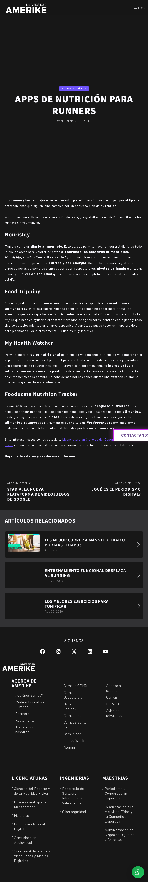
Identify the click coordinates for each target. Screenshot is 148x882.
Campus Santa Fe (75, 724)
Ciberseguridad (74, 811)
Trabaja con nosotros (24, 729)
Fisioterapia (23, 815)
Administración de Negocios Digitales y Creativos (120, 834)
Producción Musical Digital (29, 826)
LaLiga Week (74, 740)
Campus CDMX (75, 685)
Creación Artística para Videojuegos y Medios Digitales (32, 856)
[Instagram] (58, 651)
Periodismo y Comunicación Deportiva (116, 793)
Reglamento (25, 720)
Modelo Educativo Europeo (29, 704)
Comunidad (72, 733)
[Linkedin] (90, 651)
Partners (22, 713)
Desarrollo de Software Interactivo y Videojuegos (73, 795)
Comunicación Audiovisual (25, 840)
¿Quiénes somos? (29, 695)
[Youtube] (105, 651)
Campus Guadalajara (73, 694)
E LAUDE (113, 703)
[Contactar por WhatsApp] (138, 872)
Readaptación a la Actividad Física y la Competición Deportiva (119, 814)
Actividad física (74, 88)
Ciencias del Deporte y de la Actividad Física (32, 791)
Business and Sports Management (30, 804)
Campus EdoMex (70, 706)
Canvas (112, 697)
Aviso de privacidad (114, 713)
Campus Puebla (76, 715)
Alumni (69, 747)
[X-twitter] (74, 651)
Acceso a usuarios (113, 688)
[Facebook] (42, 651)
